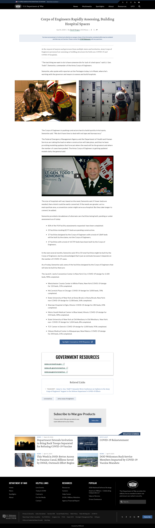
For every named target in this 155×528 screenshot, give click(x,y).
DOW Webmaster (85, 39)
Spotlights (100, 6)
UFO (133, 6)
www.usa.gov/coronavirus (54, 372)
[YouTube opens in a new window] (139, 2)
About (111, 6)
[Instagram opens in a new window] (131, 2)
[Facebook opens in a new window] (126, 2)
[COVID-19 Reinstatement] (108, 443)
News (75, 6)
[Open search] (139, 6)
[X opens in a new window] (122, 2)
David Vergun (75, 30)
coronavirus (48, 399)
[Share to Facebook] (91, 30)
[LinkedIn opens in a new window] (135, 2)
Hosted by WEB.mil (77, 526)
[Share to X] (94, 30)
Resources (122, 6)
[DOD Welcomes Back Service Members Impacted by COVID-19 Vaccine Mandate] (108, 459)
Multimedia (87, 6)
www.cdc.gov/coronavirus (54, 368)
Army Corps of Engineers (66, 399)
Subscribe (95, 420)
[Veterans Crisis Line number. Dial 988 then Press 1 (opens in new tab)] (9, 517)
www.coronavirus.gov (53, 364)
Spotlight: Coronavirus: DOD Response (76, 342)
